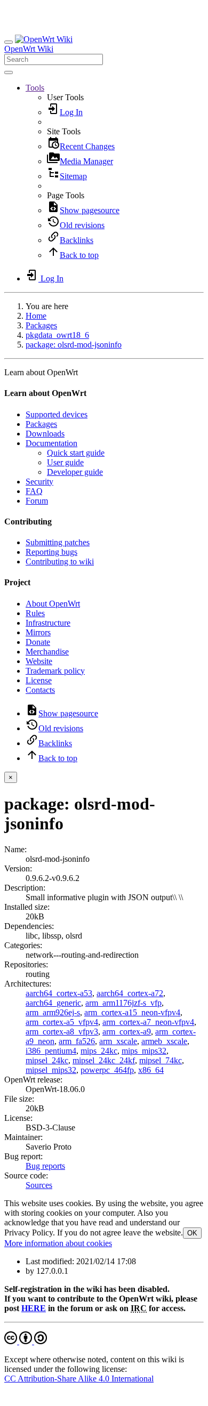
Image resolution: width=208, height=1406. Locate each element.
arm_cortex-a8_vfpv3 (62, 1031)
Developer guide (75, 471)
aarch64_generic (53, 1002)
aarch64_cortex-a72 (130, 993)
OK (192, 1233)
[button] (35, 87)
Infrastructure (48, 622)
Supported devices (56, 414)
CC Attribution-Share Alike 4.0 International (79, 1378)
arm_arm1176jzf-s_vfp (123, 1002)
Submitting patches (58, 542)
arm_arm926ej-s (53, 1012)
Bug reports (45, 1165)
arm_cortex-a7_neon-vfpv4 (148, 1022)
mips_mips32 (144, 1050)
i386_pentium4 (51, 1050)
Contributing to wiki (60, 561)
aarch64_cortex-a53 (59, 993)
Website (39, 661)
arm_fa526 (77, 1041)
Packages (41, 325)
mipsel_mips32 (51, 1069)
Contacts (40, 689)
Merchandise (47, 651)
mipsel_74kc (160, 1060)
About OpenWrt (53, 603)
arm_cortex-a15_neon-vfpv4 (132, 1012)
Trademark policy (55, 670)
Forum (37, 500)
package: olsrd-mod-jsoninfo (74, 344)
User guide (65, 462)
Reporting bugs (51, 551)
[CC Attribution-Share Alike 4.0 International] (25, 1341)
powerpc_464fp (107, 1069)
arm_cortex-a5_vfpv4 (62, 1022)
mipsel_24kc (47, 1060)
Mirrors (38, 632)
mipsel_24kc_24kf (104, 1060)
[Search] (8, 72)
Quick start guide (76, 452)
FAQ (34, 491)
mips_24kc (99, 1050)
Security (39, 481)
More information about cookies (58, 1243)
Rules (35, 613)
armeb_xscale (164, 1041)
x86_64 (151, 1069)
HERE (33, 1308)
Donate (38, 642)
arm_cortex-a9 (126, 1031)
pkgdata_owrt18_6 (57, 335)
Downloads (45, 433)
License (39, 680)
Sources (39, 1185)
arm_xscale (118, 1041)
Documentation (51, 443)
